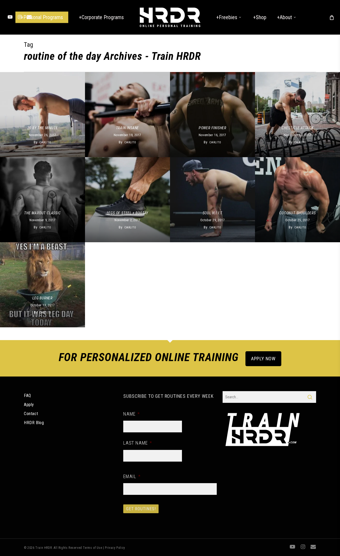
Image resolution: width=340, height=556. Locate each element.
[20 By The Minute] (42, 114)
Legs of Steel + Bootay (127, 213)
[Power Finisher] (212, 114)
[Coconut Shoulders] (297, 199)
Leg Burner (42, 298)
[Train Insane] (127, 114)
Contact (31, 413)
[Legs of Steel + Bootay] (127, 199)
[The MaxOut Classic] (42, 199)
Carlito (45, 142)
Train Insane (127, 128)
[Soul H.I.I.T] (212, 199)
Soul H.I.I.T (213, 213)
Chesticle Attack (297, 128)
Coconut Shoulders (297, 213)
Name (131, 414)
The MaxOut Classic (42, 213)
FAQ (27, 395)
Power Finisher (212, 128)
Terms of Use (92, 548)
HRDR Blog (34, 422)
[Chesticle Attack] (297, 114)
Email (132, 476)
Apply (29, 404)
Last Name (137, 443)
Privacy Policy (115, 548)
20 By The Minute (42, 128)
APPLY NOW (263, 358)
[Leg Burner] (42, 284)
